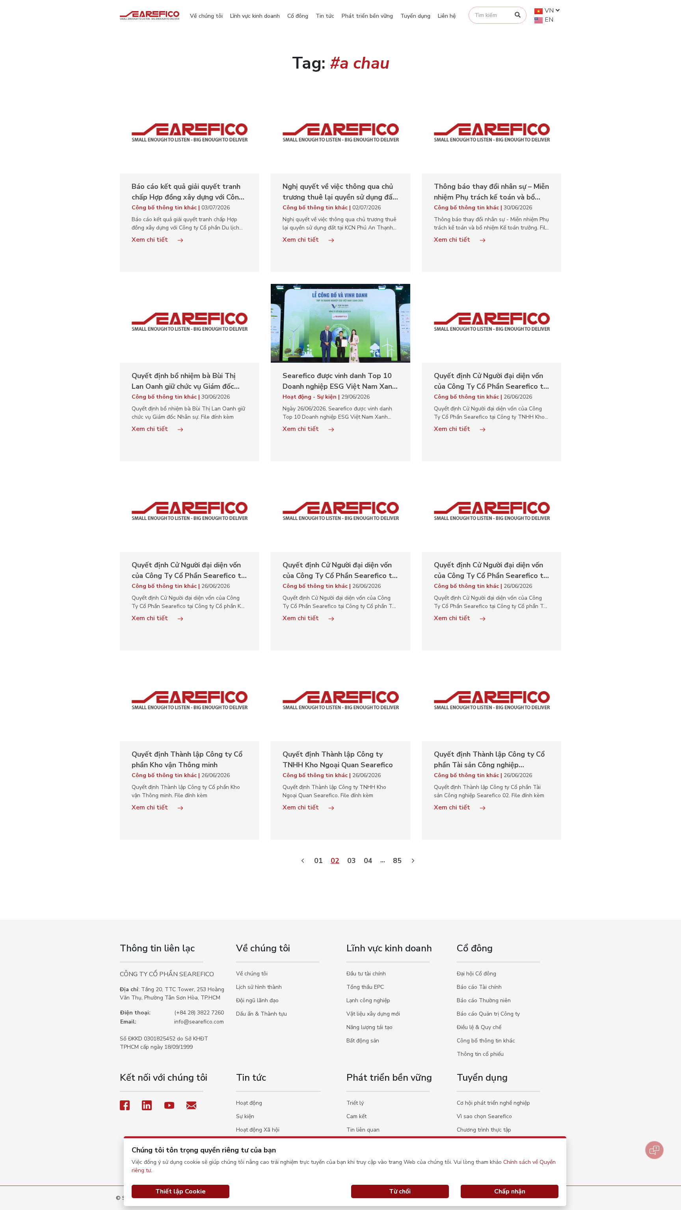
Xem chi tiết (150, 239)
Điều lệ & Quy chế (479, 1027)
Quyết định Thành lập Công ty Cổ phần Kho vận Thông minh (187, 759)
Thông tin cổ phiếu (480, 1054)
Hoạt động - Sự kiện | (312, 397)
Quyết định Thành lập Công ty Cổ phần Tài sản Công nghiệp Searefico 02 (489, 759)
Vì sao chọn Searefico (484, 1116)
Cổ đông (297, 16)
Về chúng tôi (206, 16)
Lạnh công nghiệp (368, 1000)
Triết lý (355, 1103)
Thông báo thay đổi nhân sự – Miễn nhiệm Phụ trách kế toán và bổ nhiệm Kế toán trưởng (491, 192)
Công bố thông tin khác (486, 1040)
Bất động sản (362, 1040)
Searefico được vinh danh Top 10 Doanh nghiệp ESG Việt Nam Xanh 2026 (339, 381)
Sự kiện (245, 1116)
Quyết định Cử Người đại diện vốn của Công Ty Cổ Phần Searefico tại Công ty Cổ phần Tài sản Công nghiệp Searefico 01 (491, 570)
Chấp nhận (509, 1191)
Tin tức (325, 16)
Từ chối (400, 1191)
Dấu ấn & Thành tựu (261, 1014)
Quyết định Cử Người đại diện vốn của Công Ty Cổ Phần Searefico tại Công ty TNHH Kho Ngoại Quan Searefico (491, 381)
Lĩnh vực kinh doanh (255, 16)
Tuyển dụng (415, 16)
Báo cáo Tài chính (479, 987)
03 (351, 860)
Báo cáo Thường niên (484, 1000)
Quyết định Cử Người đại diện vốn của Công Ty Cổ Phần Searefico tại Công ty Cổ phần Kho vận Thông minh (189, 570)
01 (318, 860)
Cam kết (356, 1116)
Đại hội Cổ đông (476, 973)
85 (397, 860)
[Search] (517, 15)
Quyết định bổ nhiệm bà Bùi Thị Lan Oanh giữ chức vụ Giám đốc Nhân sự (184, 381)
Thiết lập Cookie (180, 1191)
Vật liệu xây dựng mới (373, 1014)
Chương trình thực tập (484, 1130)
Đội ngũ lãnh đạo (257, 1000)
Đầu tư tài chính (366, 973)
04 (368, 860)
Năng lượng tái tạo (369, 1027)
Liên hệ (447, 16)
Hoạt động (249, 1103)
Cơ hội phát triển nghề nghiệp (493, 1103)
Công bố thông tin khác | (166, 207)
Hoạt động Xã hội (257, 1130)
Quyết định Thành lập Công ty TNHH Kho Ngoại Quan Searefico (338, 759)
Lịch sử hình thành (259, 987)
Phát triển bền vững (367, 16)
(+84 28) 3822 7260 (199, 1012)
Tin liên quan (363, 1130)
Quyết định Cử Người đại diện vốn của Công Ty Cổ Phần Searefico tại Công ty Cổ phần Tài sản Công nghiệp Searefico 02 (340, 570)
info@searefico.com (199, 1021)
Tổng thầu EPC (365, 987)
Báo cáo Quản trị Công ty (488, 1014)
